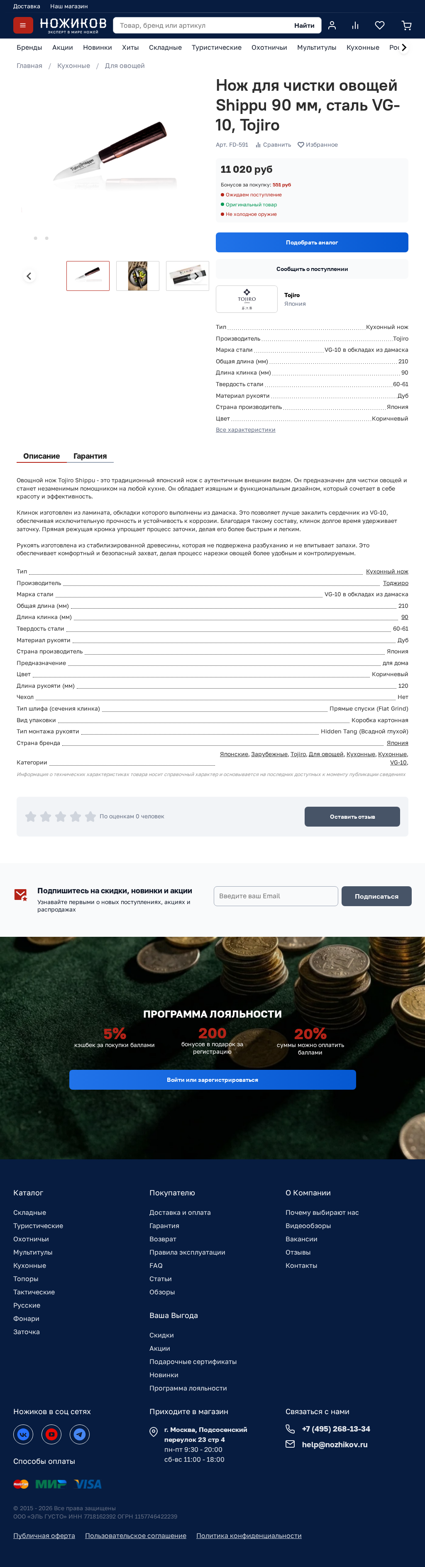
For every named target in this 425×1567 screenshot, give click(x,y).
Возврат (162, 1239)
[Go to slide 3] (47, 238)
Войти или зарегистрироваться (212, 1079)
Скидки (161, 1335)
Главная (29, 65)
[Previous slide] (29, 276)
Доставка (26, 6)
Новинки (163, 1375)
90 (404, 616)
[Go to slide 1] (24, 238)
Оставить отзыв (352, 816)
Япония (397, 742)
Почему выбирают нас (322, 1212)
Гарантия (164, 1225)
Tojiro (292, 294)
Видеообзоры (308, 1225)
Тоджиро (395, 582)
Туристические (38, 1225)
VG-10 (398, 762)
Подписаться (376, 896)
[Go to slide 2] (35, 238)
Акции (159, 1348)
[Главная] (73, 25)
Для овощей (125, 65)
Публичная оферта (44, 1535)
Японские (234, 753)
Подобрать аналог (312, 242)
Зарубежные (269, 753)
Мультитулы (33, 1252)
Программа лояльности (188, 1388)
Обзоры (162, 1292)
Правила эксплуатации (187, 1252)
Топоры (26, 1278)
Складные (29, 1212)
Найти (304, 25)
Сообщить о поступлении (312, 268)
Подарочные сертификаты (193, 1361)
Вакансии (302, 1239)
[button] (88, 276)
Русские (26, 1305)
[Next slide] (404, 47)
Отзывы (298, 1252)
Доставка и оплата (180, 1212)
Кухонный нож (387, 571)
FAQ (156, 1265)
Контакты (302, 1265)
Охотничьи (31, 1239)
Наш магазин (69, 6)
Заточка (26, 1332)
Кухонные (73, 65)
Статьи (160, 1278)
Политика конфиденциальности (249, 1535)
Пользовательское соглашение (135, 1535)
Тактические (34, 1292)
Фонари (26, 1318)
